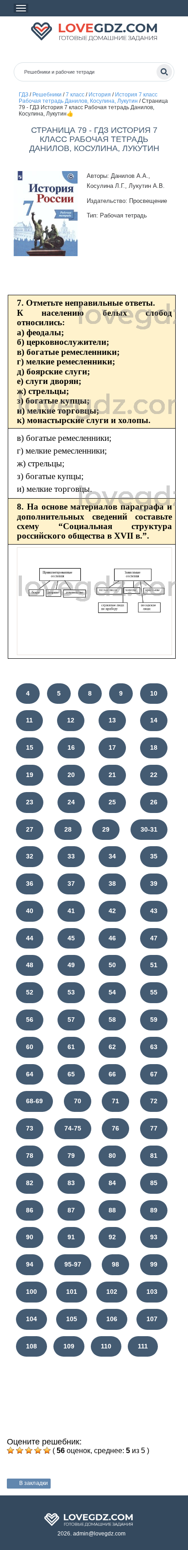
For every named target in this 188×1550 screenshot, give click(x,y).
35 (153, 856)
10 (153, 693)
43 (153, 910)
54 (112, 992)
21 (112, 774)
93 (153, 1237)
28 (68, 829)
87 (71, 1210)
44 (29, 938)
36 (29, 883)
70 (77, 1101)
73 (29, 1128)
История (100, 94)
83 (71, 1182)
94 (29, 1264)
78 (29, 1155)
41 (71, 910)
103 (151, 1291)
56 (29, 1019)
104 (31, 1319)
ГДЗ (23, 94)
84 (112, 1182)
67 (153, 1074)
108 (31, 1346)
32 (29, 856)
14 (153, 720)
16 (71, 747)
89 (153, 1210)
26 (153, 802)
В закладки (33, 1483)
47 (153, 938)
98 (115, 1264)
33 (71, 856)
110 (106, 1346)
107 (151, 1319)
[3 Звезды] (28, 1450)
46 (112, 938)
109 (68, 1346)
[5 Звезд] (47, 1450)
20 (71, 774)
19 (29, 774)
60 (29, 1046)
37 (71, 883)
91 (71, 1237)
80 (112, 1155)
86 (29, 1210)
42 (112, 910)
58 (112, 1019)
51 (153, 965)
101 (71, 1291)
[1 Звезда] (10, 1450)
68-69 (34, 1101)
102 (111, 1291)
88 (112, 1210)
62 (112, 1046)
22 (153, 774)
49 (71, 965)
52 (29, 992)
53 (71, 992)
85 (153, 1182)
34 (112, 856)
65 (71, 1074)
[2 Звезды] (19, 1450)
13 (112, 720)
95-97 (72, 1264)
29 (106, 829)
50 (112, 965)
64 (29, 1074)
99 (153, 1264)
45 (71, 938)
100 (31, 1291)
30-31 (149, 829)
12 (70, 720)
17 (112, 747)
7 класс (75, 94)
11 (29, 720)
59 (153, 1019)
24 (71, 802)
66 (112, 1074)
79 (71, 1155)
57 (71, 1019)
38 (112, 883)
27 (29, 829)
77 (153, 1128)
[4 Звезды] (38, 1450)
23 (29, 802)
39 (153, 883)
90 (29, 1237)
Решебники (47, 94)
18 (153, 747)
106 (111, 1319)
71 (115, 1101)
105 (71, 1319)
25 (112, 802)
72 (153, 1101)
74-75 (72, 1128)
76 (115, 1128)
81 (153, 1155)
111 (143, 1346)
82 (29, 1182)
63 (153, 1046)
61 (71, 1046)
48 (29, 965)
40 (29, 910)
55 (153, 992)
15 (29, 747)
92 (112, 1237)
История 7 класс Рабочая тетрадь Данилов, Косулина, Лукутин (88, 97)
